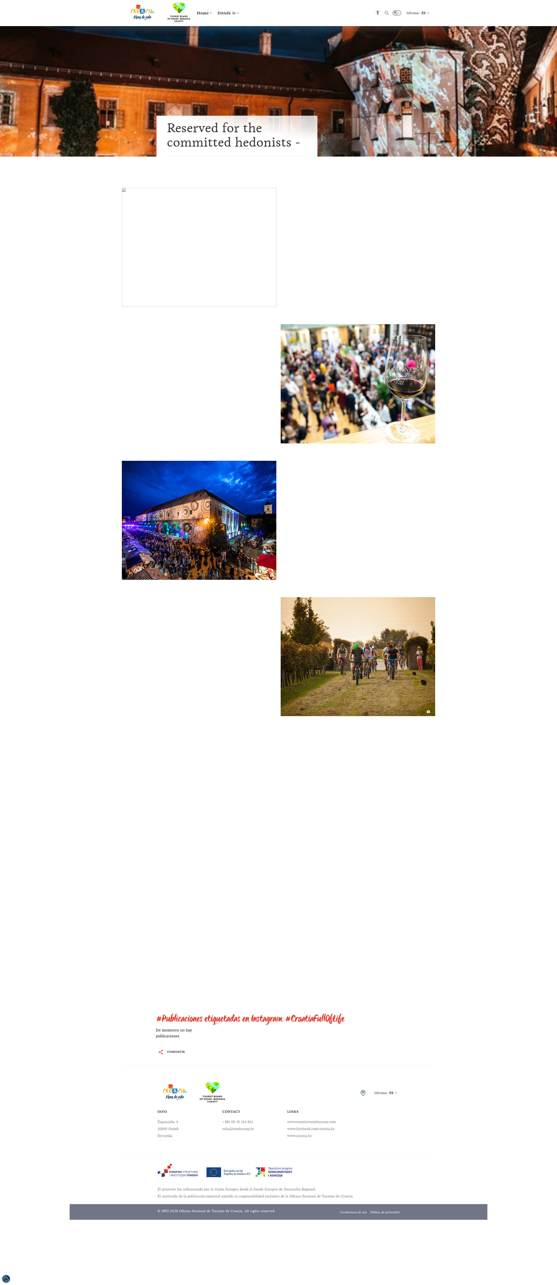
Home (203, 13)
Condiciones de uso (353, 1212)
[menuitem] (178, 1170)
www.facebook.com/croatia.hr (311, 1129)
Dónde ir (227, 13)
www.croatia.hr (299, 1136)
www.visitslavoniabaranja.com (311, 1122)
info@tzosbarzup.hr (238, 1129)
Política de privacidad (384, 1212)
